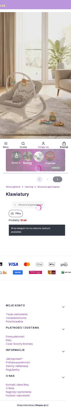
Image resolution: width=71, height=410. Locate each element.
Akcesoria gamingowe (48, 187)
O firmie (10, 388)
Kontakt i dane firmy (17, 384)
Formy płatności (15, 336)
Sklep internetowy (31, 405)
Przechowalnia (14, 321)
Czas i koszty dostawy (19, 344)
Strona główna (13, 187)
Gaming (29, 187)
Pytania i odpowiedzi (18, 395)
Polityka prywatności (18, 362)
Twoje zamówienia (16, 314)
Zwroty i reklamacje (17, 366)
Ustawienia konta (16, 318)
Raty (8, 340)
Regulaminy (12, 369)
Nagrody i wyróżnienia (18, 392)
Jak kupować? (14, 359)
